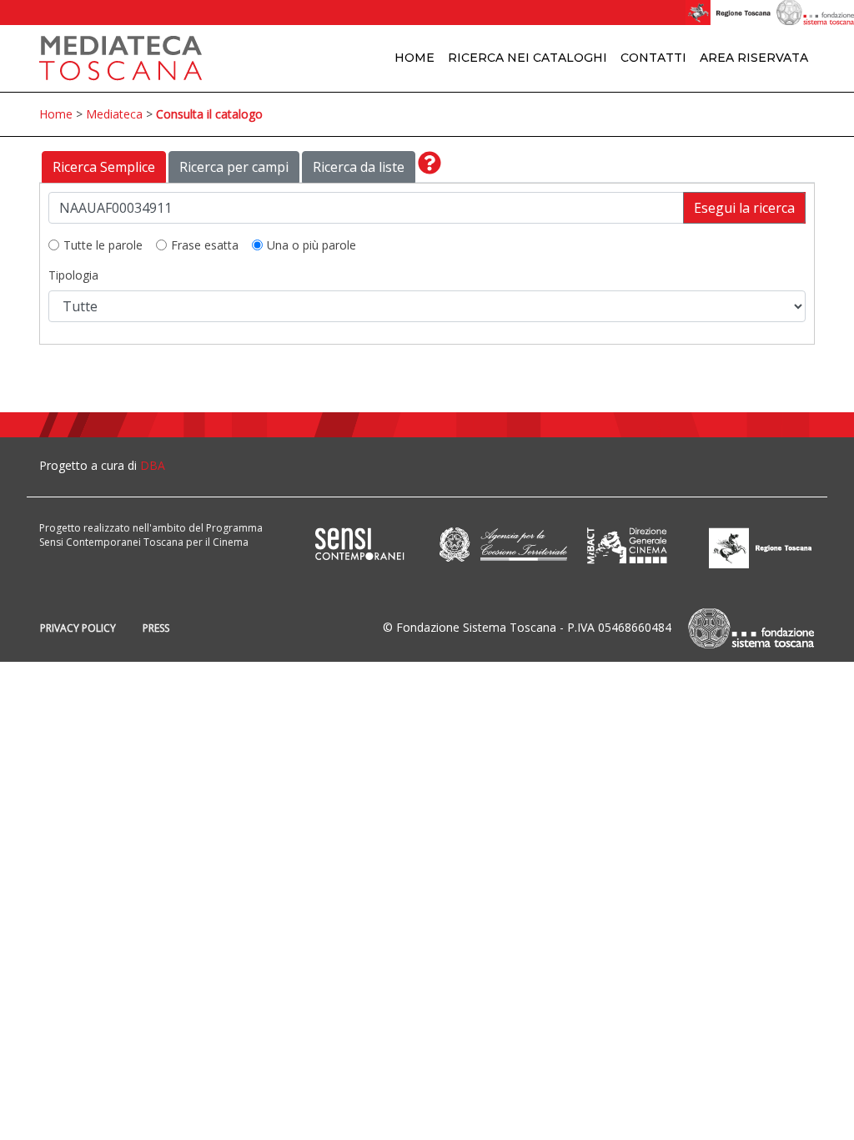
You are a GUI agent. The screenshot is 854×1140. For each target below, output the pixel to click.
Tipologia (73, 275)
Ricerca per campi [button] (234, 167)
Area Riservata (754, 57)
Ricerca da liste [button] (358, 167)
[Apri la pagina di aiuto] (429, 166)
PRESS (156, 628)
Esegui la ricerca (744, 208)
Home (414, 57)
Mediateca (114, 114)
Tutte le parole (103, 245)
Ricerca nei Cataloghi (527, 57)
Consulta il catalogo (209, 114)
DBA (152, 465)
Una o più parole (311, 245)
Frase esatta (205, 245)
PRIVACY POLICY (78, 628)
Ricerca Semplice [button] (104, 167)
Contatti (653, 57)
